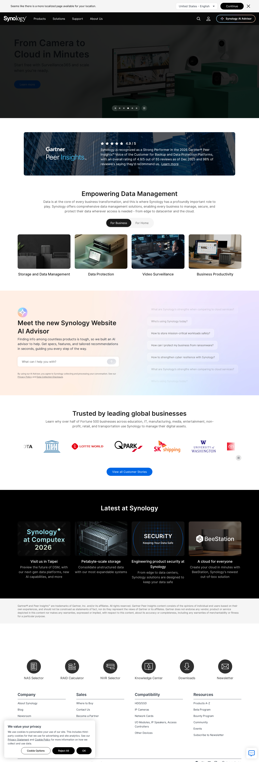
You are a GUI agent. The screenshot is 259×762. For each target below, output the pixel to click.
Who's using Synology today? (169, 315)
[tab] (115, 108)
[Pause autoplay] (144, 108)
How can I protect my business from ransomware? (182, 339)
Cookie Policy (42, 739)
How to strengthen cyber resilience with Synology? (183, 291)
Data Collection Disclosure (50, 377)
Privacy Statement (18, 739)
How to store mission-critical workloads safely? (180, 327)
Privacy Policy (25, 377)
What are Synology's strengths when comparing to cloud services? (192, 303)
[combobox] (197, 6)
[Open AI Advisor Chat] (22, 312)
